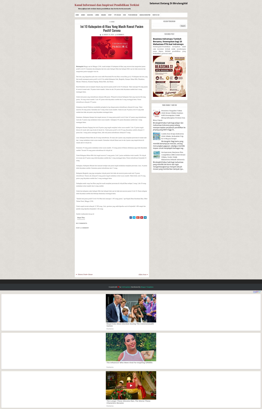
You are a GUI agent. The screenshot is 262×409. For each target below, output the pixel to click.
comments (120, 35)
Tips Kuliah (117, 15)
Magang (103, 15)
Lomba (97, 15)
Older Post (142, 274)
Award (83, 15)
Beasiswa (90, 15)
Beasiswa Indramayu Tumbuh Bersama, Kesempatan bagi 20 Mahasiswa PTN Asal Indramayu (168, 41)
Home (77, 15)
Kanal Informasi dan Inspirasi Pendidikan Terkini (107, 5)
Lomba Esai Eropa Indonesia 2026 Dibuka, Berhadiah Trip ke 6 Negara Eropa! (172, 136)
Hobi (124, 15)
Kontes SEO (156, 15)
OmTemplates (126, 287)
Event (110, 15)
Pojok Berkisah (132, 15)
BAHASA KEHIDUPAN (145, 15)
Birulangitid (79, 66)
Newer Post (82, 274)
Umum (112, 22)
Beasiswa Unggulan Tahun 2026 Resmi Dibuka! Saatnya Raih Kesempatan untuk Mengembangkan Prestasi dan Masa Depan (169, 115)
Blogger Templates (147, 287)
